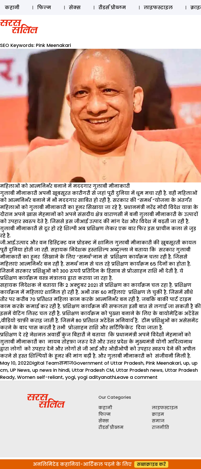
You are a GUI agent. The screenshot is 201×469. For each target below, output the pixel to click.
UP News (20, 370)
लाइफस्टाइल (158, 7)
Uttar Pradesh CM (93, 370)
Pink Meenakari (163, 363)
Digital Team (44, 363)
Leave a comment (136, 377)
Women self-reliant (40, 377)
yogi (70, 377)
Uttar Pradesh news (139, 370)
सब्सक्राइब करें (151, 464)
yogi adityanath (96, 377)
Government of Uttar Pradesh (108, 363)
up (186, 363)
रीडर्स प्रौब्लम (112, 7)
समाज (66, 363)
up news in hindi (50, 370)
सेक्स (75, 7)
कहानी (12, 7)
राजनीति (160, 427)
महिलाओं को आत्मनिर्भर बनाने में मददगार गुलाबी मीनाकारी (65, 186)
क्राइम (158, 414)
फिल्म (44, 7)
